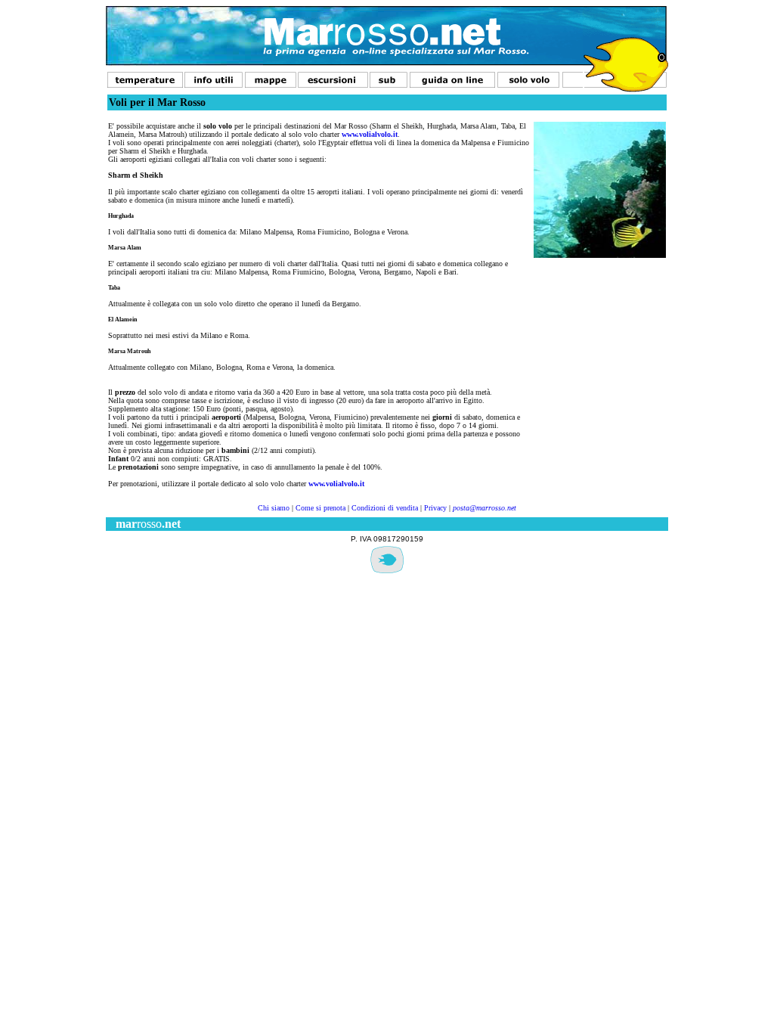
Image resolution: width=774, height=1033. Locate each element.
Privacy (435, 508)
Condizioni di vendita (384, 508)
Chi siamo (273, 508)
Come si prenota (320, 508)
